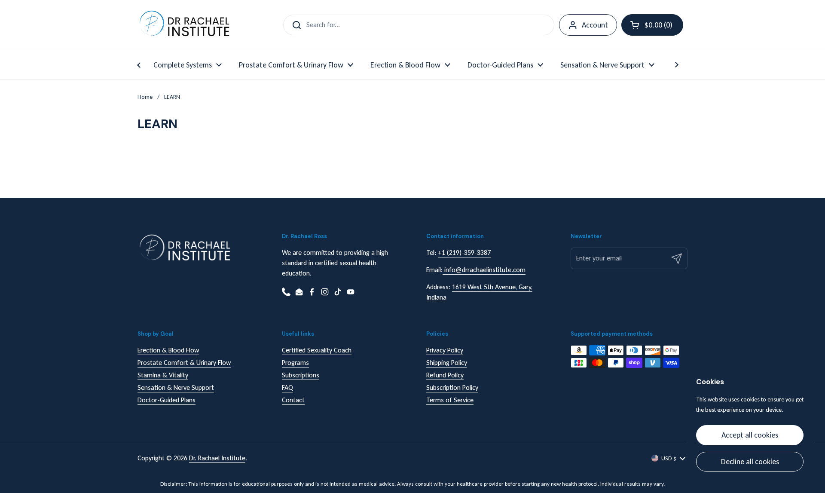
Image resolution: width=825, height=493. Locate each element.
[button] (652, 25)
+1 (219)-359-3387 (464, 252)
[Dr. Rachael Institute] (184, 25)
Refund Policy (445, 375)
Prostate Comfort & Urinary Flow (184, 362)
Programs (295, 362)
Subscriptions (300, 375)
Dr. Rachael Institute (217, 458)
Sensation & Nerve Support (176, 387)
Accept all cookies (749, 435)
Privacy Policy (444, 350)
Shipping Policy (446, 362)
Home (145, 97)
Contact (293, 400)
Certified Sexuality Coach (316, 350)
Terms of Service (450, 400)
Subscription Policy (452, 387)
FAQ (287, 387)
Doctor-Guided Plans (167, 400)
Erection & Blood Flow (168, 350)
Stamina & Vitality (163, 375)
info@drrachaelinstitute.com (484, 270)
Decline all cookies (750, 461)
